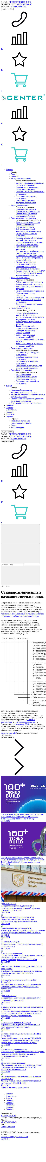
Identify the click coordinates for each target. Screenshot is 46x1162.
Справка (9, 416)
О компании (11, 410)
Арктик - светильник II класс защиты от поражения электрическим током (28, 225)
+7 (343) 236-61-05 (24, 4)
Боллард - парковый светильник (29, 284)
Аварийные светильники (21, 370)
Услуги (9, 386)
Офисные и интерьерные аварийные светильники (26, 378)
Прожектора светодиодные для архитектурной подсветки (29, 367)
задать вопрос (7, 9)
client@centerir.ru (8, 1127)
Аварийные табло (23, 375)
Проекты (9, 405)
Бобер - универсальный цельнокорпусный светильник (28, 230)
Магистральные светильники (28, 211)
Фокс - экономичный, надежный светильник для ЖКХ (29, 345)
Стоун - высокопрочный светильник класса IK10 (26, 263)
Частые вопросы (18, 427)
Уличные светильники (20, 278)
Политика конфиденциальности (14, 1137)
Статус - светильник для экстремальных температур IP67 (29, 254)
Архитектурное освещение (22, 348)
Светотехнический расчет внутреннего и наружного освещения (27, 400)
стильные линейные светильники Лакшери (21, 616)
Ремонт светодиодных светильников (26, 403)
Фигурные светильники (26, 203)
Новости (9, 412)
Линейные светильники (26, 209)
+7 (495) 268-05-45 (18, 6)
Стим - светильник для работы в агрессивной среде (29, 259)
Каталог (9, 170)
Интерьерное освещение (21, 178)
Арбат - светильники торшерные (29, 282)
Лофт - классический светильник (29, 242)
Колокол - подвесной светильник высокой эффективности (29, 239)
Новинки (15, 176)
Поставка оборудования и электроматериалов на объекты (24, 391)
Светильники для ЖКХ (20, 308)
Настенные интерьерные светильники (26, 197)
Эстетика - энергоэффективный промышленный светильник (29, 274)
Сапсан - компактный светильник (30, 251)
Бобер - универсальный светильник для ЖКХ (25, 336)
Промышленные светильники (23, 218)
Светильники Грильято (25, 216)
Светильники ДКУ (9, 733)
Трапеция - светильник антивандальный (25, 331)
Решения (9, 408)
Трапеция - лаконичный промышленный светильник (27, 268)
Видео (13, 425)
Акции (14, 174)
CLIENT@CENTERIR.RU (20, 2)
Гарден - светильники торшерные (30, 291)
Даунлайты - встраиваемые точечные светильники (27, 188)
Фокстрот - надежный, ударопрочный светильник (27, 327)
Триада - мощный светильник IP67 (30, 271)
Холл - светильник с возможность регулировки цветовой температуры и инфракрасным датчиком (30, 320)
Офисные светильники (20, 205)
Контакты (10, 414)
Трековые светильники (25, 200)
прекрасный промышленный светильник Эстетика (22, 614)
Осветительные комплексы (27, 245)
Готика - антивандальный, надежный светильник (27, 314)
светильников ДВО (21, 724)
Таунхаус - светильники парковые (30, 297)
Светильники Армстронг (26, 214)
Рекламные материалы (20, 421)
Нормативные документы (21, 423)
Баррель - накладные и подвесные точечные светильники (30, 184)
